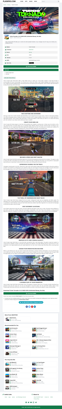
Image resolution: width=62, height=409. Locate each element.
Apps (10, 397)
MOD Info (6, 70)
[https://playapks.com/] (26, 402)
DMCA (51, 397)
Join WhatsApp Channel (21, 397)
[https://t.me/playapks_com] (36, 402)
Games (13, 397)
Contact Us (47, 397)
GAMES (30, 1)
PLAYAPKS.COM (9, 1)
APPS (26, 1)
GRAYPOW (31, 49)
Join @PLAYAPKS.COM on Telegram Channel (32, 302)
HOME (21, 1)
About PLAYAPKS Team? (38, 397)
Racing (8, 4)
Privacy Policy (36, 398)
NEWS (35, 1)
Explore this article (9, 78)
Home (4, 4)
